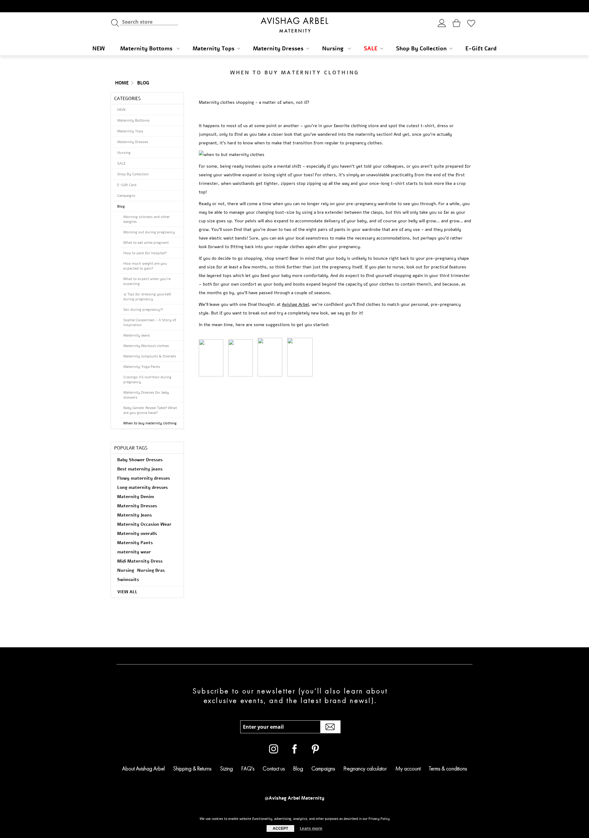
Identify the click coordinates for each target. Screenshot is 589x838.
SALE (370, 48)
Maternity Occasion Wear (144, 524)
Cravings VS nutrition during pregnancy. (147, 379)
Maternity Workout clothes (146, 345)
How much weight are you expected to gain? (145, 266)
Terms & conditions (448, 768)
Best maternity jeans (140, 469)
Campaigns (126, 195)
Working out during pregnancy (149, 232)
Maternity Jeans (136, 335)
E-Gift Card (481, 48)
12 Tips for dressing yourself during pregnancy (147, 297)
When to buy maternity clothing (150, 423)
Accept (280, 828)
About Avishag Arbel (143, 768)
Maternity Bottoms (147, 48)
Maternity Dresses (278, 48)
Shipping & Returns (192, 768)
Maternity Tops (213, 48)
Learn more (311, 828)
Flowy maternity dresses (143, 478)
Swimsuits (128, 580)
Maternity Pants (135, 543)
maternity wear (134, 552)
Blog (143, 83)
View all (127, 592)
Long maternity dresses (142, 487)
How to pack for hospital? (145, 253)
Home (122, 83)
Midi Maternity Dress (140, 561)
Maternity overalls (137, 533)
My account (408, 768)
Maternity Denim (135, 497)
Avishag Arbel (295, 304)
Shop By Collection (421, 48)
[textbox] (149, 21)
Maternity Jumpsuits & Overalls (149, 356)
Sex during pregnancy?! (143, 309)
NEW (98, 48)
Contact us (274, 768)
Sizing (226, 768)
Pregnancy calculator (365, 768)
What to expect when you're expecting (147, 281)
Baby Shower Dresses (140, 460)
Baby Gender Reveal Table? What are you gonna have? (150, 410)
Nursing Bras (151, 570)
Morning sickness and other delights (146, 219)
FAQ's (247, 768)
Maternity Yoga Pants (141, 366)
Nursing (333, 48)
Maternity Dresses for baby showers (146, 395)
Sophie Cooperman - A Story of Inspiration (149, 322)
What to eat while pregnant (146, 242)
